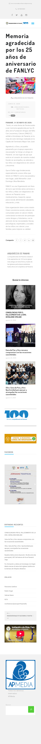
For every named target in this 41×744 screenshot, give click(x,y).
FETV (6, 599)
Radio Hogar (9, 591)
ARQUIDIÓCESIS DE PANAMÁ (23, 98)
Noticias (20, 109)
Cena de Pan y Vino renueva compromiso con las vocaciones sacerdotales (18, 352)
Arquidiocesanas (21, 107)
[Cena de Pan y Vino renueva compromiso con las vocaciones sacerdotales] (20, 336)
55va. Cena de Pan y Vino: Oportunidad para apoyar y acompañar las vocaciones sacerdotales (16, 391)
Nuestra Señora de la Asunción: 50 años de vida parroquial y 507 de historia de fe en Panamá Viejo (20, 557)
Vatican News (9, 595)
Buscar (8, 705)
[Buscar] (31, 709)
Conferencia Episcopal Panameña (16, 604)
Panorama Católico (11, 586)
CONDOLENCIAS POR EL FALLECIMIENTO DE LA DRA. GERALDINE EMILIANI (16, 314)
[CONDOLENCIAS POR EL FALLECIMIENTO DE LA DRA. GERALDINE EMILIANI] (20, 298)
